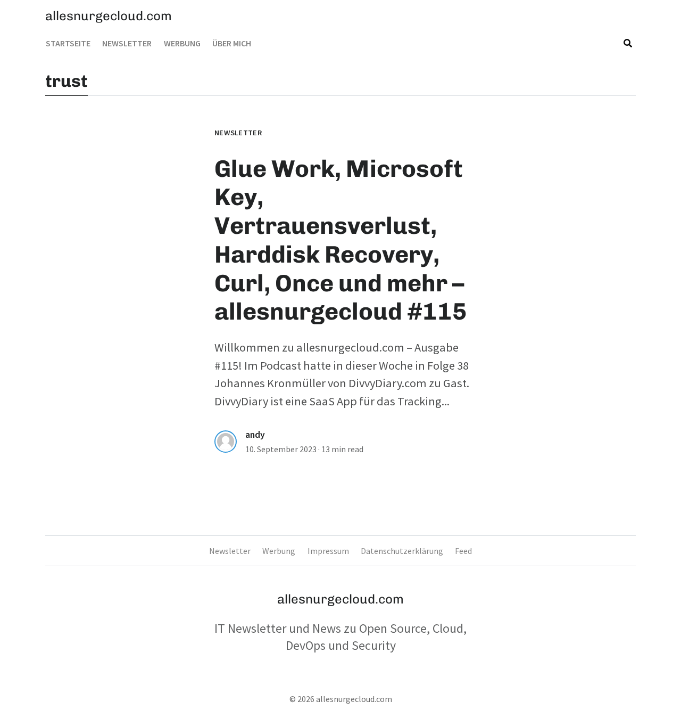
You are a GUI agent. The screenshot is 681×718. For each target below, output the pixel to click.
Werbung (182, 43)
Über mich (231, 43)
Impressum (328, 550)
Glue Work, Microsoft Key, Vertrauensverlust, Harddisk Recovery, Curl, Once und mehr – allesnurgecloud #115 (340, 240)
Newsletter (127, 43)
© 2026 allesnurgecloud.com (340, 698)
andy (255, 434)
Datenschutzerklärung (402, 550)
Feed (463, 550)
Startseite (68, 43)
